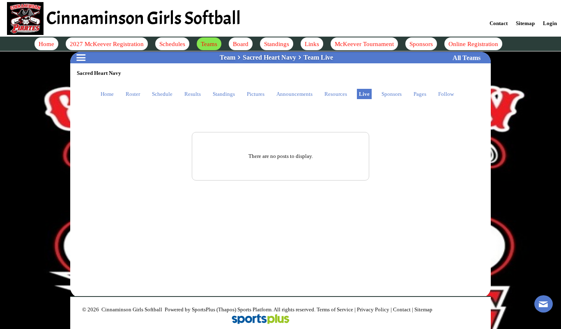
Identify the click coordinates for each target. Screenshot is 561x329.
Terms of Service (335, 309)
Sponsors (392, 94)
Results (192, 94)
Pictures (255, 94)
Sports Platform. (255, 309)
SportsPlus (203, 309)
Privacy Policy (373, 309)
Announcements (294, 94)
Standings (224, 94)
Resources (335, 94)
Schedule (162, 94)
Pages (420, 94)
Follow (446, 94)
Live (364, 94)
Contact (402, 309)
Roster (133, 94)
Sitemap (423, 309)
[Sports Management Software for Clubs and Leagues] (257, 320)
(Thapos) (226, 309)
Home (107, 94)
